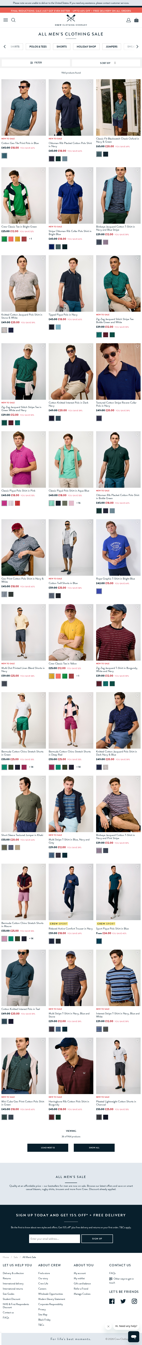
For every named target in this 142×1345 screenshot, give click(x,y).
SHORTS (62, 47)
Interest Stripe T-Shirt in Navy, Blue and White (118, 1015)
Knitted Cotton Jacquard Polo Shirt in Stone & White (21, 316)
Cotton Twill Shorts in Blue (63, 583)
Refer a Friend (81, 1289)
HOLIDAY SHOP (86, 47)
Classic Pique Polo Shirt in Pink (18, 490)
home (6, 1257)
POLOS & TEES (38, 47)
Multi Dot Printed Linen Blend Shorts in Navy (23, 669)
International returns (13, 1289)
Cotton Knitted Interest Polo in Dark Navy (68, 404)
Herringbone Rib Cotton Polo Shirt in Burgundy (69, 1103)
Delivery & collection (13, 1273)
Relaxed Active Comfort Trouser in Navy (71, 928)
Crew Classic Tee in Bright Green (19, 226)
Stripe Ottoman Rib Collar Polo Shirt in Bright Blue (70, 233)
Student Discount (11, 1299)
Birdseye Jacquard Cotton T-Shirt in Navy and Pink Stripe (115, 837)
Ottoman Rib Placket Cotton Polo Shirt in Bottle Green (117, 497)
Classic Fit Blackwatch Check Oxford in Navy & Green (117, 140)
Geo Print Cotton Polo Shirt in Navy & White (22, 580)
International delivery (13, 1283)
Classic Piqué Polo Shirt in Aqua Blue (69, 490)
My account (80, 1273)
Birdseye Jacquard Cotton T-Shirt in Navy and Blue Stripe (115, 228)
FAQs (6, 1318)
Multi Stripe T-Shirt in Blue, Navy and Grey (69, 841)
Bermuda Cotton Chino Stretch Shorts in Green (22, 753)
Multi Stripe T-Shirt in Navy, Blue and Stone (69, 1015)
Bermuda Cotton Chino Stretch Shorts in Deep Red (70, 753)
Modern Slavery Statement (51, 1299)
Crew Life (43, 1283)
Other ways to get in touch (121, 1281)
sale (16, 1257)
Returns (7, 1278)
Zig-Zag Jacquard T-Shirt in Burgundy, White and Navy (117, 669)
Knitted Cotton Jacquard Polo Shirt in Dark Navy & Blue (116, 753)
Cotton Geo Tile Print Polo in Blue (20, 143)
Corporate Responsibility (50, 1304)
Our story (43, 1278)
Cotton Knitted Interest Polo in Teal (20, 1009)
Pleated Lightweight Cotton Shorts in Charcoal (116, 1103)
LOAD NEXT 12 (48, 1147)
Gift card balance (82, 1283)
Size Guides (8, 1294)
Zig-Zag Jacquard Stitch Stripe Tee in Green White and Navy (21, 409)
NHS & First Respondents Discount (16, 1305)
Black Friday (44, 1320)
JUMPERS (111, 47)
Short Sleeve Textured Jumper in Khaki (22, 835)
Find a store (44, 1273)
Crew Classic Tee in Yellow (63, 663)
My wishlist (79, 1278)
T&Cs (41, 1325)
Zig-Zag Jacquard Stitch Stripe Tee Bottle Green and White (115, 321)
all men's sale (29, 1257)
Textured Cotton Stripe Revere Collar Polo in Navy (116, 404)
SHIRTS (15, 47)
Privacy (42, 1309)
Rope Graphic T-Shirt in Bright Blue (115, 578)
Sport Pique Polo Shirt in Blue (112, 928)
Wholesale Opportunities (50, 1294)
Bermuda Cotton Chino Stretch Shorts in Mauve (22, 925)
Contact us (8, 1312)
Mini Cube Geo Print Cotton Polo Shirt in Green (22, 1103)
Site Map (42, 1314)
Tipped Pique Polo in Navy (63, 314)
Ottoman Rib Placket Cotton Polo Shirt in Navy (70, 145)
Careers (42, 1289)
